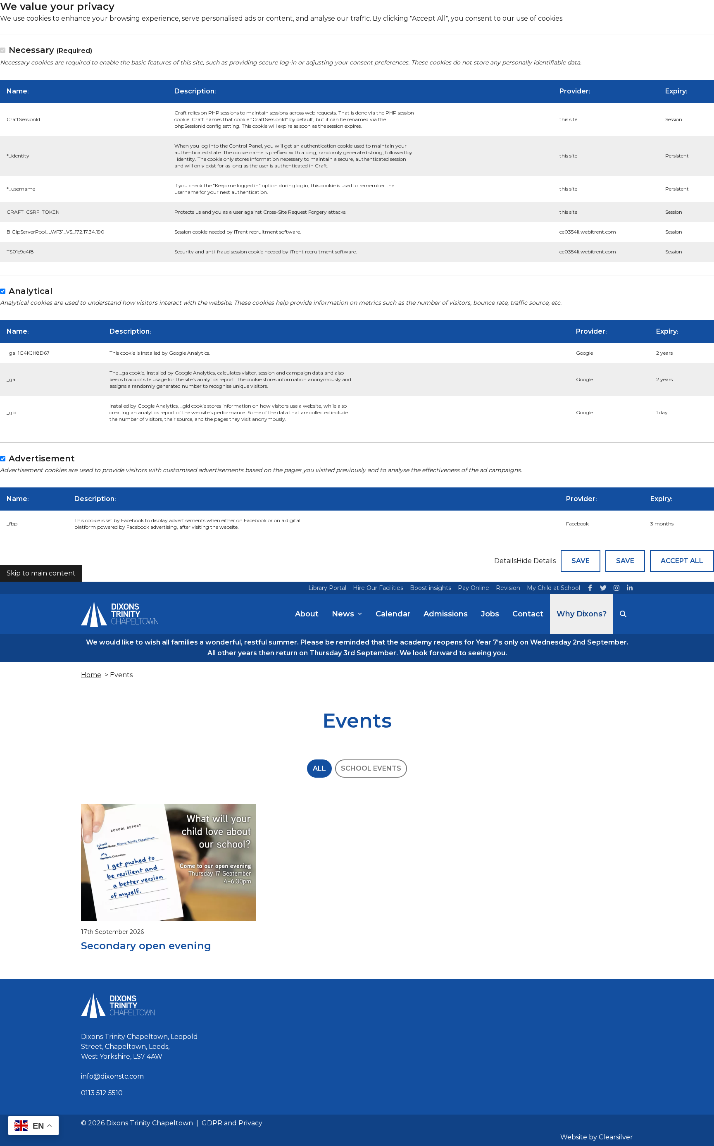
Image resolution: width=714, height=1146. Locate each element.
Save (580, 561)
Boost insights (430, 588)
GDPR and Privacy (232, 1123)
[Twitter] (603, 588)
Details (505, 561)
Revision (508, 588)
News (343, 613)
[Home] (119, 614)
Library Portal (327, 588)
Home (91, 675)
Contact (527, 613)
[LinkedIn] (629, 588)
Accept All (682, 561)
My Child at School (553, 588)
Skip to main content (41, 573)
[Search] (623, 614)
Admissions (446, 613)
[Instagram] (616, 588)
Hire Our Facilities (378, 588)
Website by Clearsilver (596, 1137)
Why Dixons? (582, 613)
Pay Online (473, 588)
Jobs (490, 613)
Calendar (393, 613)
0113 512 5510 (102, 1093)
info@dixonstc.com (112, 1076)
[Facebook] (590, 588)
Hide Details (536, 561)
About (307, 613)
